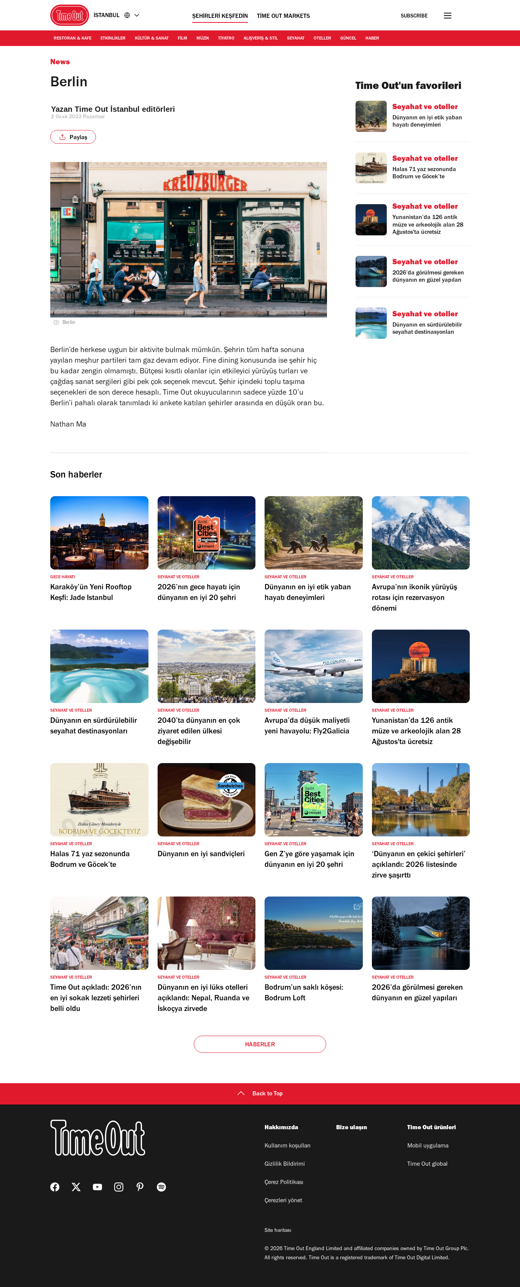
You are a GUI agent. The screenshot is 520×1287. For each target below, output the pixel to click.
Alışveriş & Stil (261, 38)
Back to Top (267, 1094)
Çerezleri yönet (283, 1201)
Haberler (260, 1045)
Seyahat (296, 38)
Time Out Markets (283, 17)
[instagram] (118, 1187)
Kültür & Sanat (152, 38)
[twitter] (76, 1187)
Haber (372, 38)
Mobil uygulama (427, 1146)
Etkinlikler (113, 38)
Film (182, 38)
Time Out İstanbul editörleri (126, 109)
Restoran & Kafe (72, 38)
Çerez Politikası (284, 1183)
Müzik (202, 38)
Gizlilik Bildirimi (285, 1165)
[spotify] (161, 1187)
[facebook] (54, 1187)
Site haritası (278, 1231)
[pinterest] (140, 1187)
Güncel (348, 38)
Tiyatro (226, 38)
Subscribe (414, 16)
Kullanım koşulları (288, 1146)
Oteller (322, 38)
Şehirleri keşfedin (220, 17)
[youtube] (97, 1187)
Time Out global (427, 1165)
